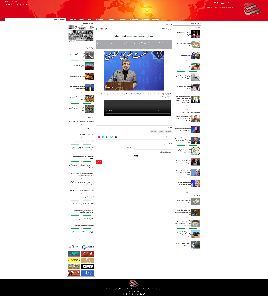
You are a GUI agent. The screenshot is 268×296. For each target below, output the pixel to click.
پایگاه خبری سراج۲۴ (222, 3)
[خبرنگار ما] (6, 4)
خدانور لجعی (153, 131)
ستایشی (161, 131)
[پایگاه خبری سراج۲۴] (252, 9)
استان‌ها (81, 19)
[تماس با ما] (11, 4)
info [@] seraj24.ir (134, 291)
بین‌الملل (89, 19)
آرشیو (81, 44)
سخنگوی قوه (168, 131)
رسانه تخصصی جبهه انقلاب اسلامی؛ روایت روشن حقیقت (220, 8)
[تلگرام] (17, 4)
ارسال (99, 162)
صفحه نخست (155, 19)
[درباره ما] (9, 4)
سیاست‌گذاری (165, 25)
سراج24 (163, 93)
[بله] (23, 4)
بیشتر (187, 109)
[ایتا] (26, 4)
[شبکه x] (20, 4)
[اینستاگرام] (14, 4)
